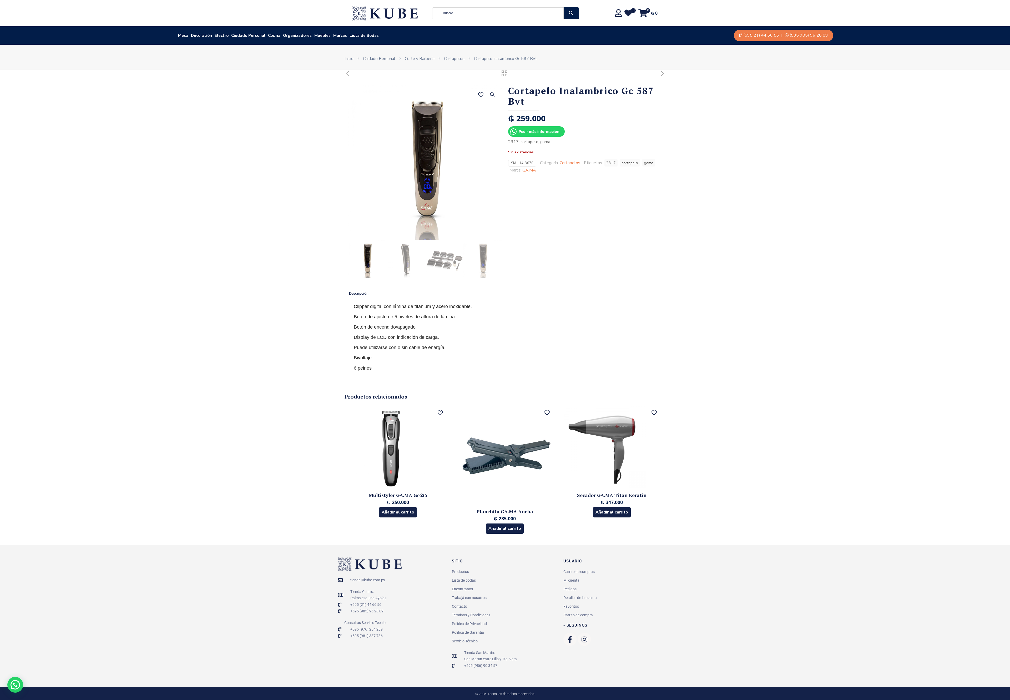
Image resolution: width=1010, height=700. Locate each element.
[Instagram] (584, 639)
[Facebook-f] (570, 639)
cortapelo (630, 162)
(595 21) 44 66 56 (761, 35)
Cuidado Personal (379, 59)
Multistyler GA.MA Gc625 (398, 495)
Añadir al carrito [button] (398, 512)
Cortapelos (454, 59)
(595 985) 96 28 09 (809, 35)
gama (648, 162)
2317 (611, 162)
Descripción (358, 293)
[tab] (359, 294)
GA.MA (529, 170)
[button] (492, 94)
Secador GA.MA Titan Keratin (612, 495)
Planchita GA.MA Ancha (505, 511)
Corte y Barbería (420, 59)
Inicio (349, 59)
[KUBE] (385, 13)
